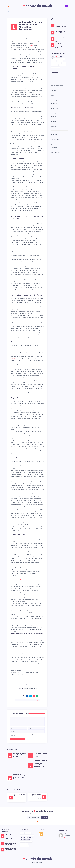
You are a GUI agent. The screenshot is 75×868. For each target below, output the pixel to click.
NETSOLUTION (40, 862)
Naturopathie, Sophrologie (56, 136)
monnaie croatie (63, 65)
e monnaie (54, 60)
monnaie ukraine (54, 134)
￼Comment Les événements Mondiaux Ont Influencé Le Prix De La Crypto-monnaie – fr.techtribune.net (19, 777)
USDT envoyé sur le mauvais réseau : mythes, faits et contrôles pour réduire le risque (61, 26)
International (60, 60)
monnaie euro (53, 116)
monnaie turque (54, 131)
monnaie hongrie (54, 118)
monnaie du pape (54, 111)
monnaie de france (55, 67)
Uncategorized (54, 149)
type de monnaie (27, 684)
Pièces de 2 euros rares (55, 144)
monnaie (52, 95)
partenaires (53, 142)
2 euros (53, 56)
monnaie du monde (27, 688)
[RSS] (8, 6)
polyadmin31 (67, 833)
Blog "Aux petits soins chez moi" (58, 58)
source (12, 678)
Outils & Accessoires (55, 139)
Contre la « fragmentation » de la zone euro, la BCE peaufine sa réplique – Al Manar (61, 46)
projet (31, 45)
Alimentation (59, 56)
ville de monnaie (54, 155)
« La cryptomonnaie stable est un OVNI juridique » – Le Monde (19, 755)
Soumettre (45, 817)
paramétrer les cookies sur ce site (20, 646)
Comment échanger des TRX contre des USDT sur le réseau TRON (61, 32)
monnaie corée (55, 65)
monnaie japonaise (54, 121)
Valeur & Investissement (55, 152)
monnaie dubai (54, 113)
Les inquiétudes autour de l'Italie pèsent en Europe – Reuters (60, 39)
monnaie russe (54, 126)
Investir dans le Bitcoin (55, 93)
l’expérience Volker (15, 358)
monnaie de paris (54, 105)
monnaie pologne (54, 124)
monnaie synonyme (54, 129)
